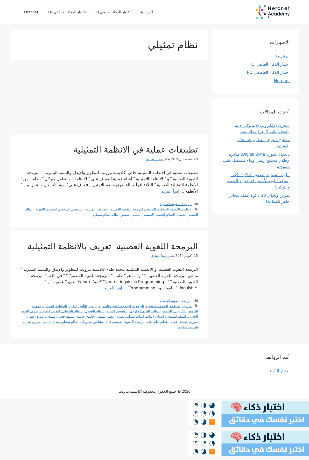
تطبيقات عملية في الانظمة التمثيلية (135, 149)
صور (31, 316)
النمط (56, 311)
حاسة (90, 316)
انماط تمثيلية (135, 316)
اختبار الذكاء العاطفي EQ (67, 12)
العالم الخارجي (139, 311)
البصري (103, 209)
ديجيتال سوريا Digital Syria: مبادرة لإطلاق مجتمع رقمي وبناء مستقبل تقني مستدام (256, 160)
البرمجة (150, 209)
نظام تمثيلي (101, 214)
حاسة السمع (75, 316)
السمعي (78, 209)
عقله (164, 322)
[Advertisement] (109, 99)
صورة (194, 322)
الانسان (187, 306)
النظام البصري (94, 311)
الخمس (167, 311)
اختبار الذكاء (279, 371)
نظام (115, 214)
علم (156, 322)
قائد (108, 322)
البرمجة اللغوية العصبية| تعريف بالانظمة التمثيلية (113, 246)
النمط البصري (40, 311)
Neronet (31, 12)
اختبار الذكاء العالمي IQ (113, 12)
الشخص (64, 209)
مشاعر (99, 322)
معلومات (86, 322)
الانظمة (187, 209)
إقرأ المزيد (170, 191)
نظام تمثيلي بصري (46, 322)
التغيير (73, 306)
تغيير (110, 316)
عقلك (173, 322)
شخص (125, 214)
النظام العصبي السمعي (158, 214)
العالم (156, 311)
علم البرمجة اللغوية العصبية (132, 322)
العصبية (52, 209)
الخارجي (180, 311)
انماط (150, 316)
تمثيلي (136, 214)
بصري (120, 316)
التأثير (83, 306)
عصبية (183, 322)
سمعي (50, 316)
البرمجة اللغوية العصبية (176, 204)
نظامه (27, 322)
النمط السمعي (176, 316)
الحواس (48, 306)
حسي (61, 316)
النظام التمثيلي (72, 311)
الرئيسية (146, 12)
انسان (160, 316)
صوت (40, 316)
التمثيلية (90, 209)
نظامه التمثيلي (188, 327)
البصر (93, 306)
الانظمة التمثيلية (169, 209)
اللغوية (40, 209)
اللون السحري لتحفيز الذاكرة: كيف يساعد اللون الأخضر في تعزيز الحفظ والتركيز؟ (258, 180)
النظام (110, 311)
